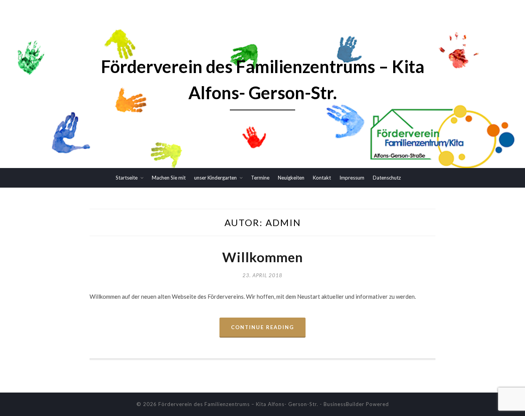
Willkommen (262, 257)
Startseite (127, 178)
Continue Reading (262, 327)
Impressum (351, 178)
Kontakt (322, 178)
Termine (260, 178)
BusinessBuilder (344, 404)
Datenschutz (387, 178)
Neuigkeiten (291, 178)
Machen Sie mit (169, 178)
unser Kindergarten (215, 178)
